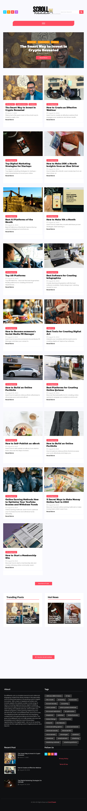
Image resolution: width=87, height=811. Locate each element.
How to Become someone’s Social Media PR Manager (20, 332)
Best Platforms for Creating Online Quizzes (62, 388)
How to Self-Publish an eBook (22, 443)
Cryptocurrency (44, 42)
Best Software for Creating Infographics (61, 276)
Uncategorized (52, 104)
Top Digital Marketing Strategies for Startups (18, 164)
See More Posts (43, 584)
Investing (55, 42)
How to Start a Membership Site (20, 556)
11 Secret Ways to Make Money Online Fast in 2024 (63, 500)
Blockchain (31, 42)
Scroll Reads (52, 802)
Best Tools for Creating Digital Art (63, 332)
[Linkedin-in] (52, 754)
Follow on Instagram (44, 657)
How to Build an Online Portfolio (18, 388)
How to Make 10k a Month (61, 219)
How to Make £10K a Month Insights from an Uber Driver (62, 164)
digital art (51, 328)
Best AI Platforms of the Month (19, 220)
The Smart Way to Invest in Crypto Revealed (43, 48)
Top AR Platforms (15, 275)
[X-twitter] (8, 12)
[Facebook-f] (4, 12)
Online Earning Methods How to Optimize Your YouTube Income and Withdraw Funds (22, 502)
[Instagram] (16, 12)
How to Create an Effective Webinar (61, 108)
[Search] (81, 12)
